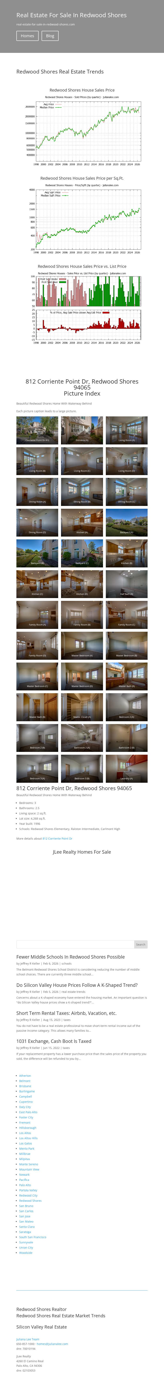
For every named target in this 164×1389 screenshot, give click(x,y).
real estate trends (73, 992)
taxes (67, 1020)
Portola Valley (28, 1190)
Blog (50, 35)
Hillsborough (27, 1128)
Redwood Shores (30, 1201)
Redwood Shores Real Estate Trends (60, 71)
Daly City (25, 1107)
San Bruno (26, 1206)
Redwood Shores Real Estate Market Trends (60, 1315)
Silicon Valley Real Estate (41, 1327)
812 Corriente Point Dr (57, 838)
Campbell (25, 1096)
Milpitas (24, 1159)
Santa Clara (27, 1227)
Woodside (25, 1253)
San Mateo (26, 1221)
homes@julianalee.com (52, 1344)
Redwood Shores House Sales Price (82, 90)
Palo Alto (25, 1185)
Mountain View (29, 1169)
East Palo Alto (28, 1112)
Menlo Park (26, 1148)
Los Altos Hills (28, 1138)
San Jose (24, 1216)
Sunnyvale (26, 1242)
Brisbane (25, 1086)
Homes (27, 35)
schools (67, 963)
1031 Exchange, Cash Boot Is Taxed (53, 1041)
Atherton (25, 1076)
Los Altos (25, 1133)
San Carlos (26, 1211)
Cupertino (26, 1102)
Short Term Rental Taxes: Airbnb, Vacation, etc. (66, 1013)
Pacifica (24, 1180)
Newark (24, 1174)
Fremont (24, 1122)
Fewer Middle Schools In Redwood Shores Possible (70, 957)
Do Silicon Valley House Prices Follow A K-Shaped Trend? (77, 985)
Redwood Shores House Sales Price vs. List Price (82, 266)
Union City (26, 1247)
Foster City (26, 1117)
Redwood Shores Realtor (41, 1309)
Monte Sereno (28, 1164)
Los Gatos (25, 1143)
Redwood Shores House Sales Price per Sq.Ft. (82, 178)
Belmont (24, 1081)
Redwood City (28, 1195)
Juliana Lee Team (27, 1339)
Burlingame (27, 1091)
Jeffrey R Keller (30, 963)
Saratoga (25, 1232)
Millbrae (24, 1154)
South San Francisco (32, 1237)
